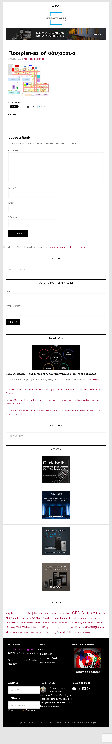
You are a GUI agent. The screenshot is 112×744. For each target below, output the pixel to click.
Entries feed (46, 654)
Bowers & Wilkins (63, 613)
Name (12, 188)
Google (23, 622)
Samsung (90, 627)
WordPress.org (47, 662)
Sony (52, 632)
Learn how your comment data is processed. (65, 247)
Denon (57, 618)
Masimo (21, 627)
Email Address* (13, 306)
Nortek (30, 626)
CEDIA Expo (95, 613)
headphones (31, 622)
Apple (32, 613)
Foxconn (84, 618)
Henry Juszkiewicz (43, 622)
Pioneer (79, 627)
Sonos (43, 632)
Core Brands (25, 618)
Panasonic (55, 627)
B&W (53, 614)
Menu (58, 6)
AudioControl (44, 613)
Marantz (12, 627)
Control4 (14, 618)
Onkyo (45, 627)
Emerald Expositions (70, 618)
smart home (17, 633)
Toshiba (87, 633)
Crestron (48, 618)
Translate (31, 710)
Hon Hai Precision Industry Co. (62, 622)
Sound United (65, 632)
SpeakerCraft (79, 633)
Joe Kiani (99, 622)
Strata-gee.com (56, 18)
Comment (14, 150)
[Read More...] (95, 379)
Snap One (34, 633)
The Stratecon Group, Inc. (59, 722)
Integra (92, 622)
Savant (100, 627)
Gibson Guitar (12, 622)
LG (7, 627)
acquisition (12, 613)
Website (12, 217)
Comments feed (48, 658)
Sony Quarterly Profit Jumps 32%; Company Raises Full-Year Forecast (51, 374)
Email (11, 202)
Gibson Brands (94, 618)
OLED (37, 627)
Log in (43, 649)
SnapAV (26, 633)
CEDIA (78, 612)
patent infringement (67, 627)
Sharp (9, 632)
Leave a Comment (37, 59)
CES (8, 618)
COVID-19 (37, 618)
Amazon (23, 613)
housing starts (81, 622)
